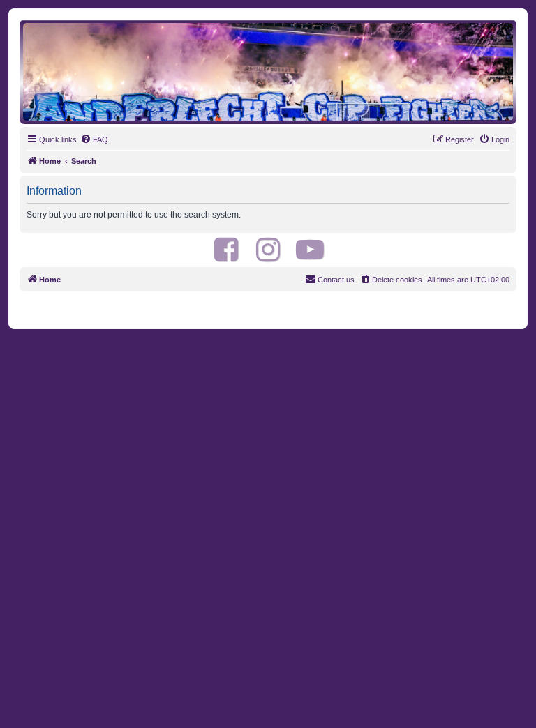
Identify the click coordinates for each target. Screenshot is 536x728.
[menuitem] (94, 139)
